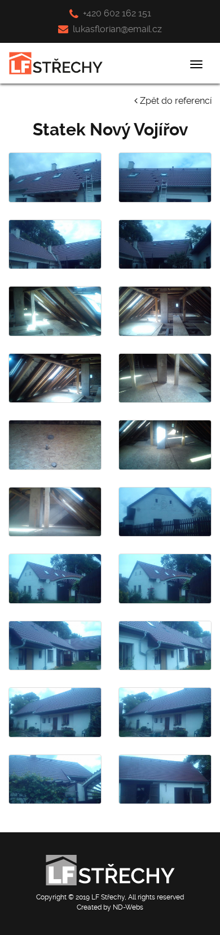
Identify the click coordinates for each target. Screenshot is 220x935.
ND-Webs (128, 907)
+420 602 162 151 (116, 13)
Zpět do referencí (175, 100)
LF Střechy (108, 897)
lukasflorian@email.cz (116, 29)
